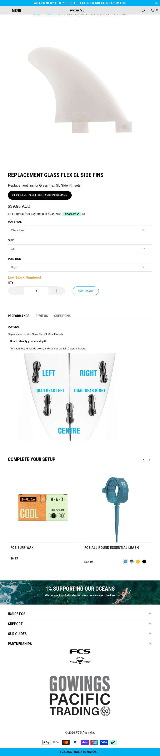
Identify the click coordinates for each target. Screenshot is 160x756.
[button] (80, 752)
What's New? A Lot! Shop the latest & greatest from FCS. (80, 3)
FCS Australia (85, 732)
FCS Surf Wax (22, 547)
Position (14, 259)
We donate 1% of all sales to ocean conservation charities (80, 595)
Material (15, 222)
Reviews (42, 316)
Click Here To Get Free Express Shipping (39, 195)
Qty (11, 282)
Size (11, 240)
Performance (18, 316)
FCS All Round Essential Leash (111, 547)
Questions (62, 316)
